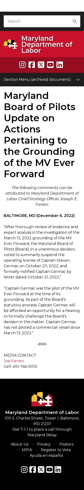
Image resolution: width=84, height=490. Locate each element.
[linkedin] (59, 64)
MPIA (27, 450)
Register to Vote (56, 450)
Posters (67, 444)
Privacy (44, 444)
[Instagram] (22, 64)
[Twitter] (41, 469)
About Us (19, 444)
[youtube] (50, 64)
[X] (41, 64)
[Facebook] (31, 64)
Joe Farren (14, 361)
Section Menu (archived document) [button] (37, 79)
